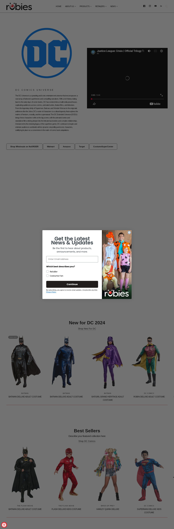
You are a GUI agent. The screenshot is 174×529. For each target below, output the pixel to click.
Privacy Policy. (51, 292)
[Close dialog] (129, 232)
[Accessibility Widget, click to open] (4, 525)
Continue (72, 284)
